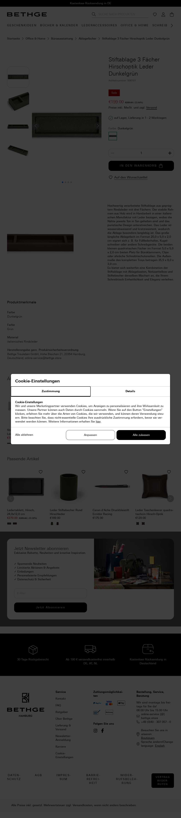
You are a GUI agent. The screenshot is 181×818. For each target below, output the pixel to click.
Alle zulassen (141, 435)
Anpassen (90, 435)
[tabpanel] (90, 412)
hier (98, 421)
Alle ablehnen (24, 434)
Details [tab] (130, 391)
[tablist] (90, 391)
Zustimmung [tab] (51, 391)
